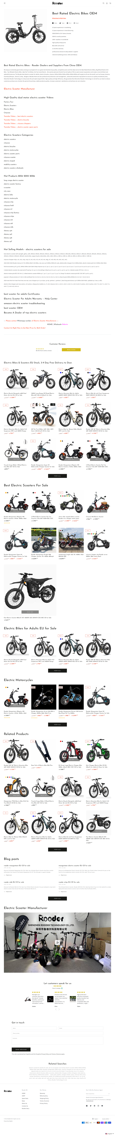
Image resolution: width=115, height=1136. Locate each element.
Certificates (34, 294)
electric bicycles (9, 146)
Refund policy (44, 1096)
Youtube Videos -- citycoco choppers (17, 123)
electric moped (9, 161)
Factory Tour (8, 102)
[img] (57, 986)
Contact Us (25, 1106)
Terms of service (44, 1101)
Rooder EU (9, 1118)
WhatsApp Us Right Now (59, 18)
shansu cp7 (8, 241)
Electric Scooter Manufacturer (19, 89)
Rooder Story (25, 1108)
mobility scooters (10, 164)
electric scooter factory (12, 184)
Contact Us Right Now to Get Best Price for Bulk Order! (24, 328)
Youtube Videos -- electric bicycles (16, 120)
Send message (21, 1049)
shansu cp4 (8, 230)
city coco (7, 191)
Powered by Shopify (8, 1121)
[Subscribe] (109, 1093)
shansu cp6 (8, 238)
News (23, 1101)
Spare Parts (25, 1098)
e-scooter (7, 187)
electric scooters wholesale (13, 168)
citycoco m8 (8, 223)
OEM (20, 308)
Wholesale (57, 324)
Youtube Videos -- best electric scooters (18, 116)
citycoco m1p (8, 202)
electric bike (8, 195)
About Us (24, 1103)
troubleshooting (37, 303)
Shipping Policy (44, 1098)
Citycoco (7, 112)
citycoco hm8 (8, 205)
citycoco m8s (8, 227)
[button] (103, 3)
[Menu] (4, 3)
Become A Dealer (13, 313)
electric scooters (10, 139)
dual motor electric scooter (32, 98)
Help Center (51, 299)
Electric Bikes (9, 109)
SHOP (23, 1096)
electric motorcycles (11, 150)
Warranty (42, 1093)
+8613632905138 (89, 1101)
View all (57, 476)
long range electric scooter (14, 180)
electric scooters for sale (38, 249)
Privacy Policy (45, 1054)
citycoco (7, 143)
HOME (49, 324)
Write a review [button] (71, 349)
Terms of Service (56, 1054)
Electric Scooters (10, 105)
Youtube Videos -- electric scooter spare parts (21, 127)
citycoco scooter (10, 157)
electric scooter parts (11, 153)
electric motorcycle (11, 198)
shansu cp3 (8, 234)
